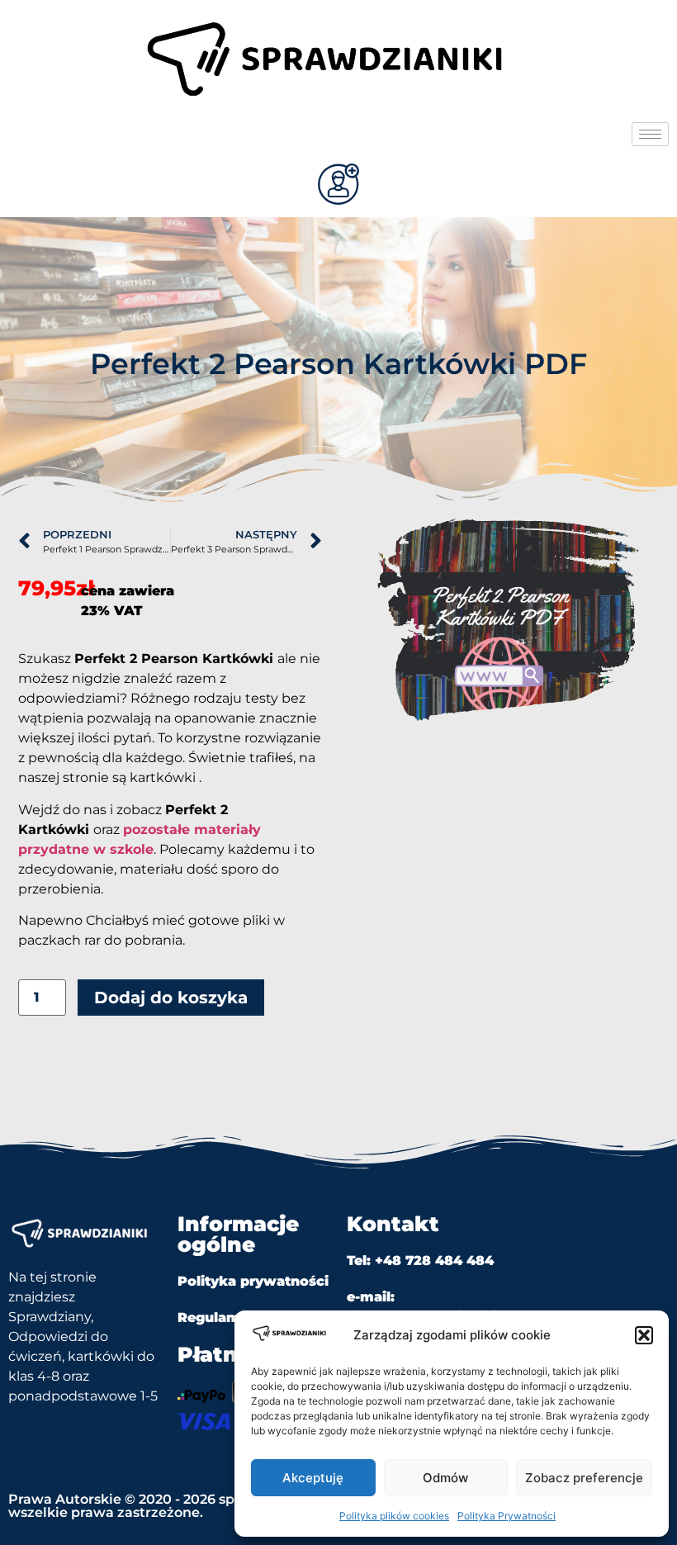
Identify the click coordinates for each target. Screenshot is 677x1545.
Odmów (445, 1478)
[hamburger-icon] (650, 134)
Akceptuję (312, 1478)
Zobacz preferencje (584, 1478)
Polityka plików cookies (394, 1515)
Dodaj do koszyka (171, 997)
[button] (644, 1335)
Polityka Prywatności (506, 1515)
